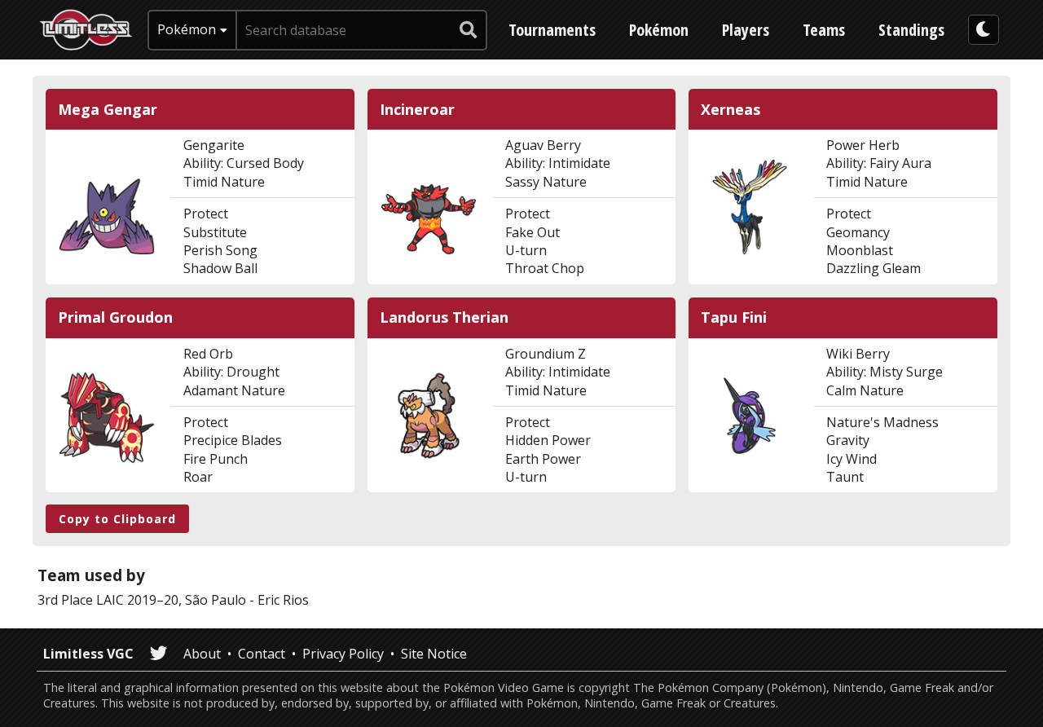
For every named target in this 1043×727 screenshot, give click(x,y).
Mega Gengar (107, 109)
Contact (261, 654)
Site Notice (434, 654)
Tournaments (552, 30)
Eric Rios (283, 600)
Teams (824, 30)
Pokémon (659, 30)
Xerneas (730, 109)
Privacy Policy (343, 654)
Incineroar (417, 109)
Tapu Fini (734, 317)
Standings (911, 30)
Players (745, 30)
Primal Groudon (115, 317)
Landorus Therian (444, 317)
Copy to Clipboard (117, 519)
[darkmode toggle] (983, 30)
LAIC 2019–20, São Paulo (171, 600)
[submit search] (468, 30)
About (202, 654)
